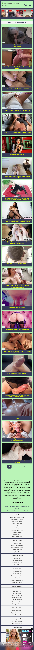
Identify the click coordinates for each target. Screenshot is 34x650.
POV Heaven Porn (17, 571)
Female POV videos (17, 521)
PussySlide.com (17, 534)
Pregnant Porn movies (17, 519)
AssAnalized (17, 558)
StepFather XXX (17, 615)
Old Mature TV (17, 591)
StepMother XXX (17, 610)
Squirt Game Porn (17, 523)
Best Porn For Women (10, 506)
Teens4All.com (17, 543)
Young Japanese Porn (17, 576)
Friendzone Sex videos (17, 547)
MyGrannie (17, 589)
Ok (17, 648)
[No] (32, 646)
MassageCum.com (17, 526)
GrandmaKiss (17, 593)
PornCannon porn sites (17, 637)
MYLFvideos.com (17, 623)
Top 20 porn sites (17, 560)
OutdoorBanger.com (17, 528)
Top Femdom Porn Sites (23, 510)
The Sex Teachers (17, 621)
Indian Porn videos (17, 582)
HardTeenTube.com (17, 565)
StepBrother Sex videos (17, 612)
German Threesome (17, 580)
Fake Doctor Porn (17, 536)
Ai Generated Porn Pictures (17, 630)
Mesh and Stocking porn (17, 517)
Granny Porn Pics (17, 602)
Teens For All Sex (17, 549)
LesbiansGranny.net (17, 595)
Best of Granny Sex (17, 599)
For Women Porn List (21, 506)
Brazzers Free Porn (17, 562)
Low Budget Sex (17, 578)
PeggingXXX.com (17, 532)
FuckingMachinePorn (17, 530)
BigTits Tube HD (17, 573)
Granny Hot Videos (17, 604)
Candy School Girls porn (17, 545)
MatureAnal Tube (17, 597)
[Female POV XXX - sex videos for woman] (11, 4)
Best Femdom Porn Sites (11, 510)
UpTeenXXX (17, 551)
